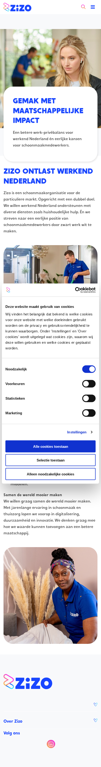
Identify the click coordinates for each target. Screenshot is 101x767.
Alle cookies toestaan (50, 446)
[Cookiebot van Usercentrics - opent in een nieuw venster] (75, 290)
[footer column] (50, 704)
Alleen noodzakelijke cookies (50, 474)
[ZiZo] (18, 7)
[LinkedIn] (51, 744)
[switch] (89, 383)
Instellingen (76, 432)
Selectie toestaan (51, 460)
